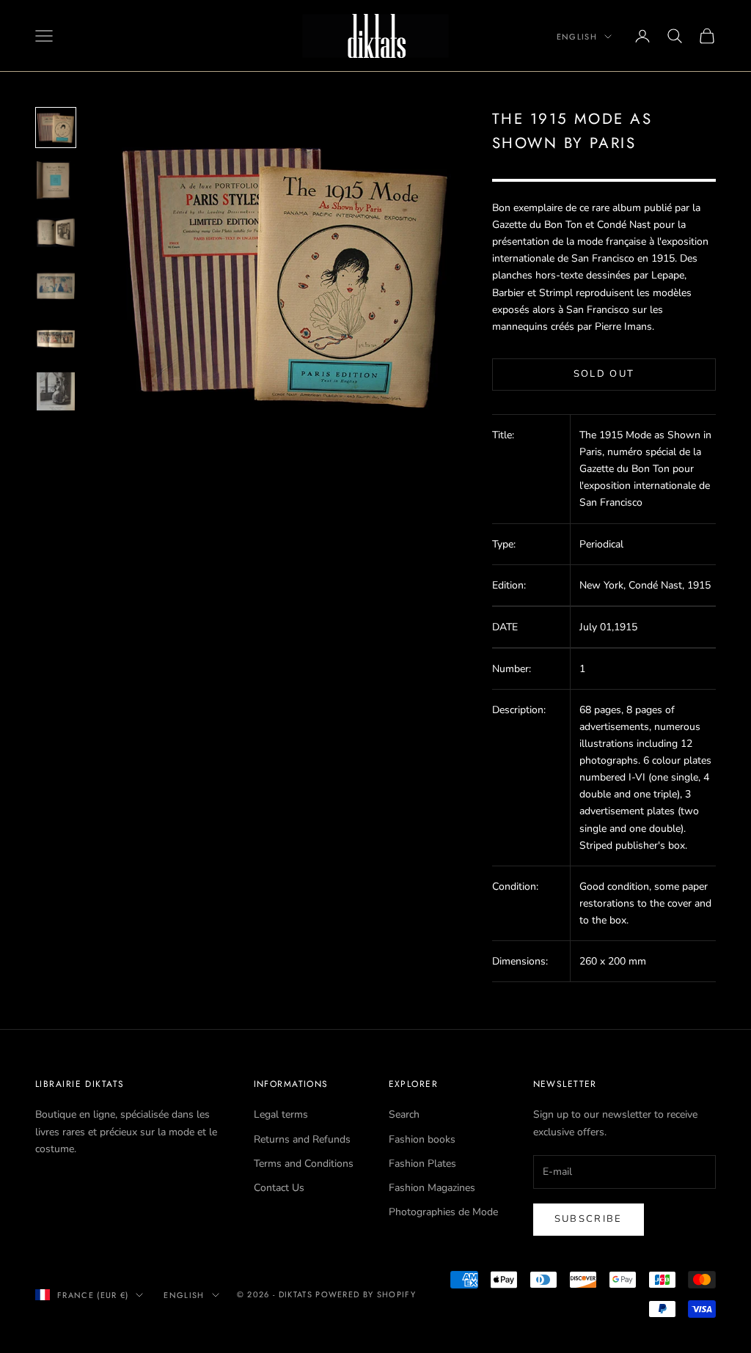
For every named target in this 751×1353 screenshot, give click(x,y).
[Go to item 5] (55, 338)
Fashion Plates (422, 1163)
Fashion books (422, 1139)
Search (404, 1114)
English (577, 37)
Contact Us (279, 1188)
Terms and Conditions (303, 1163)
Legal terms (281, 1114)
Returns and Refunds (302, 1139)
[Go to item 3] (55, 233)
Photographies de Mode (443, 1212)
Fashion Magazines (432, 1188)
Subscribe (588, 1218)
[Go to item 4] (55, 285)
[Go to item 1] (55, 127)
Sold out (604, 373)
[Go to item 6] (55, 391)
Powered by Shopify (365, 1294)
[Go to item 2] (55, 180)
